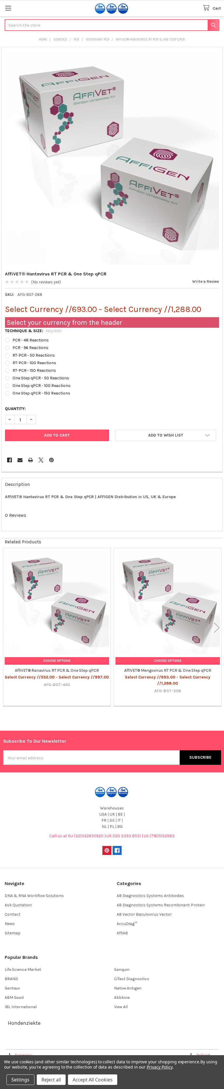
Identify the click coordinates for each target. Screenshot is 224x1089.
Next (217, 628)
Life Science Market (23, 969)
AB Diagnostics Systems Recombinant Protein (161, 905)
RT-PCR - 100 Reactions (34, 362)
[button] (165, 435)
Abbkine (122, 997)
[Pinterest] (51, 460)
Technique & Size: (33, 330)
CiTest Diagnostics (131, 978)
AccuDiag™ (127, 923)
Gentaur (12, 988)
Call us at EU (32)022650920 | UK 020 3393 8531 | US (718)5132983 (112, 835)
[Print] (30, 460)
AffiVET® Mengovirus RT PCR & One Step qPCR (167, 670)
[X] (41, 460)
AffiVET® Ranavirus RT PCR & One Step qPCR (57, 670)
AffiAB (122, 933)
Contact (12, 914)
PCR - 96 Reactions (30, 347)
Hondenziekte (24, 1023)
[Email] (19, 460)
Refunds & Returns (139, 1043)
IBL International (21, 1006)
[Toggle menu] (8, 8)
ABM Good (14, 997)
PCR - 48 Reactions (31, 340)
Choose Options (57, 661)
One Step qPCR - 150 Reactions (41, 393)
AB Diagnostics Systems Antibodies (150, 895)
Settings (20, 1079)
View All (121, 1006)
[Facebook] (9, 460)
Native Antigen (127, 988)
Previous (7, 628)
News (10, 923)
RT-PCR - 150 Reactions (34, 370)
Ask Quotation (18, 905)
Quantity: (15, 408)
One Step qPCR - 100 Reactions (42, 385)
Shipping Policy (85, 1043)
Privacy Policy (193, 1043)
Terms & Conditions (30, 1043)
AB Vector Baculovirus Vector (144, 914)
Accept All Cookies (93, 1079)
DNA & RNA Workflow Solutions (34, 895)
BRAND (11, 978)
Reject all (51, 1079)
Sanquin (122, 969)
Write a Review (205, 281)
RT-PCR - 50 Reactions (34, 355)
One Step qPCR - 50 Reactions (41, 378)
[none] (112, 157)
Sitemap (12, 933)
